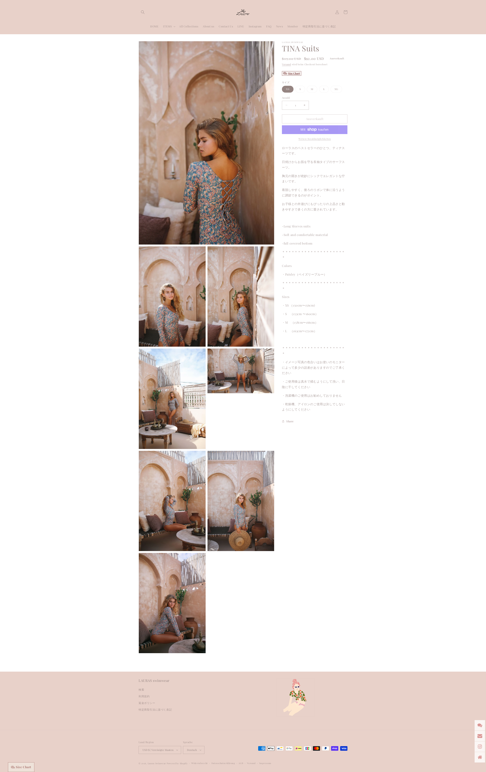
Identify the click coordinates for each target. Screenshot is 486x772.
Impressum (265, 763)
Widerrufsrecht (199, 763)
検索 (141, 689)
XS (289, 90)
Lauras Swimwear (157, 763)
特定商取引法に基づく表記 (155, 709)
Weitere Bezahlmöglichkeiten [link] (314, 138)
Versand (286, 64)
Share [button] (290, 421)
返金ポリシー (147, 703)
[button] (143, 12)
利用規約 (144, 696)
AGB (241, 763)
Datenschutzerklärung (223, 763)
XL (338, 90)
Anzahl (286, 97)
